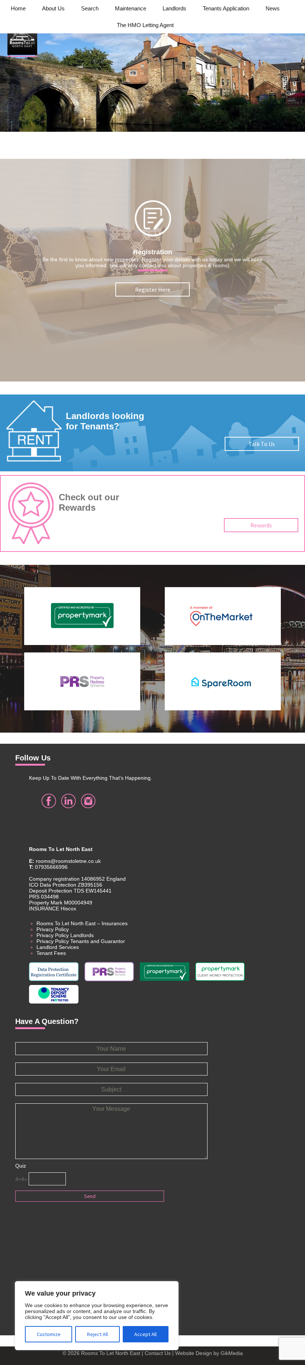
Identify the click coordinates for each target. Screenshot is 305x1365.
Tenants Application (226, 8)
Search (90, 8)
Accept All (145, 1334)
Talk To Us (261, 444)
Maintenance (130, 8)
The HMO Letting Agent (145, 25)
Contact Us (158, 1353)
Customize (49, 1334)
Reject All (97, 1334)
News (273, 8)
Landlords (174, 8)
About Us (53, 8)
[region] (97, 1315)
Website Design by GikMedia (209, 1353)
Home (18, 8)
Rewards (261, 525)
